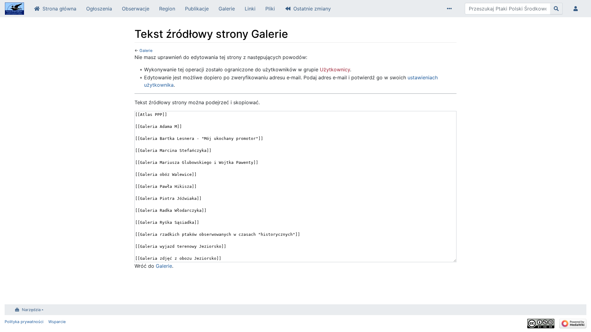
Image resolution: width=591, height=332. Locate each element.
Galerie (227, 9)
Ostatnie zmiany (312, 9)
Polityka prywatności (24, 321)
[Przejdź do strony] (556, 8)
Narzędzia (31, 309)
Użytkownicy (335, 69)
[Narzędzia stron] (450, 8)
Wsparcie (57, 321)
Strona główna (59, 9)
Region (167, 9)
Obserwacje (135, 9)
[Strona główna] (14, 9)
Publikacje (197, 9)
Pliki (270, 9)
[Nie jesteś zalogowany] (577, 8)
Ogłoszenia (99, 9)
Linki (250, 9)
